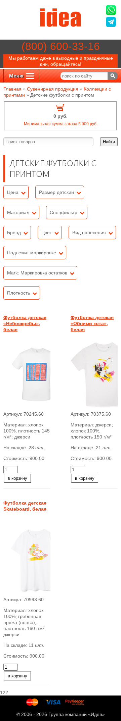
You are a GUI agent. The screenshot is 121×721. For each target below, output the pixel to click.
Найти (109, 141)
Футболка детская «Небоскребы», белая (24, 323)
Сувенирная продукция (52, 89)
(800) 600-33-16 (61, 46)
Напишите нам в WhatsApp (112, 11)
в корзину (17, 478)
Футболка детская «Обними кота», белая (92, 323)
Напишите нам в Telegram (112, 23)
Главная (12, 89)
